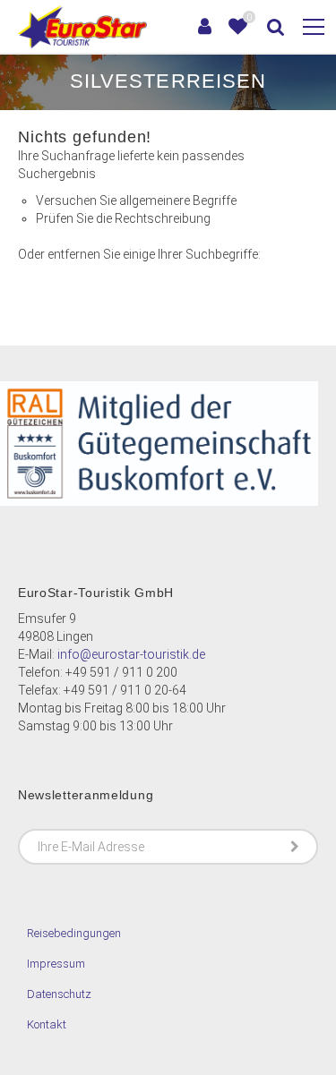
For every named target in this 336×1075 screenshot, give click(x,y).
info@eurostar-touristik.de (131, 654)
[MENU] (313, 27)
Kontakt (46, 1024)
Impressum (56, 963)
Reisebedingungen (74, 933)
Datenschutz (59, 994)
